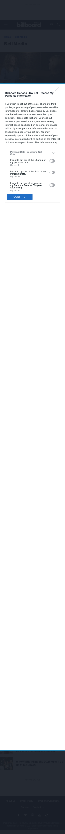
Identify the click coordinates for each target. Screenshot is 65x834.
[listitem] (32, 153)
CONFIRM (20, 197)
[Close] (58, 90)
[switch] (52, 161)
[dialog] (32, 417)
